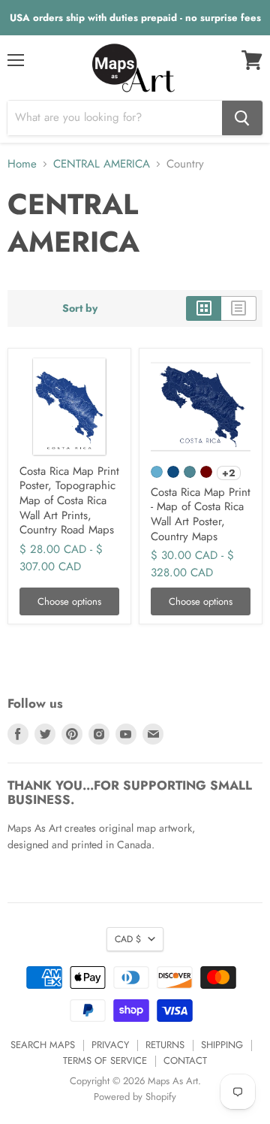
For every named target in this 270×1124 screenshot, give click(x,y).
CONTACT (185, 1060)
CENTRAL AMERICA (101, 164)
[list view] (238, 308)
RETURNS (165, 1045)
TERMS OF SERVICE (105, 1060)
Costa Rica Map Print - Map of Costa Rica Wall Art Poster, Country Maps (200, 514)
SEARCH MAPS (42, 1045)
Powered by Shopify (135, 1096)
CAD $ (128, 939)
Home (22, 164)
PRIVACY (110, 1045)
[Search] (242, 118)
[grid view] (203, 308)
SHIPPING (222, 1045)
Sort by (80, 308)
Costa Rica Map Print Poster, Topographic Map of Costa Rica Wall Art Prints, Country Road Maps (69, 501)
